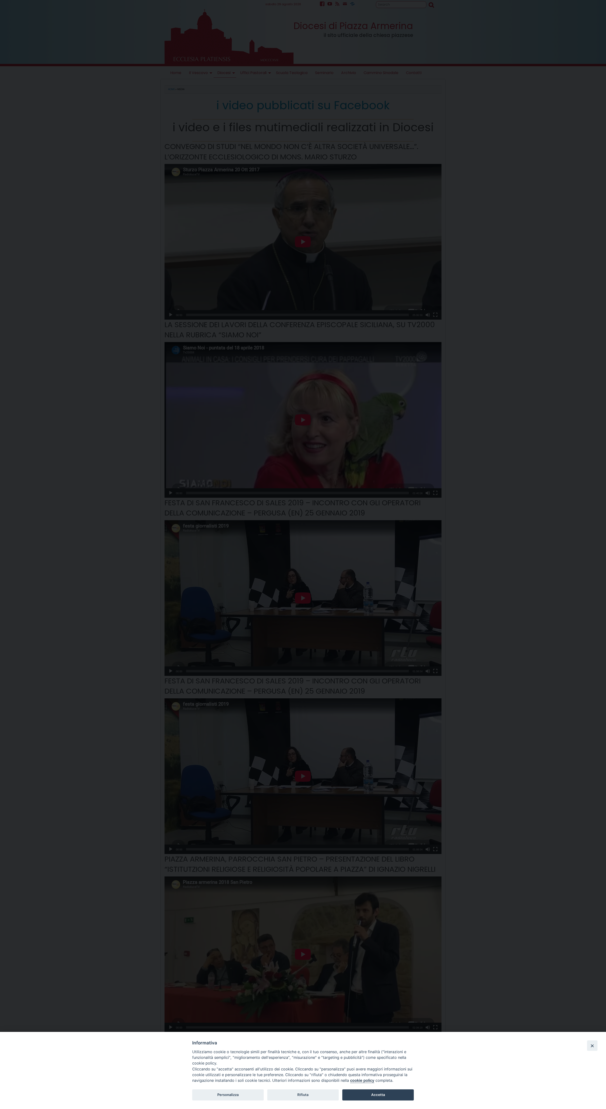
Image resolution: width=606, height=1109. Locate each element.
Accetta (378, 1095)
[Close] (592, 1045)
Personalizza (228, 1095)
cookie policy (362, 1080)
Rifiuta (302, 1095)
